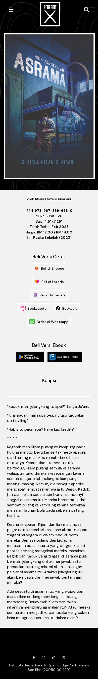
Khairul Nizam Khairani (53, 199)
